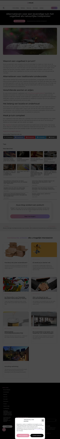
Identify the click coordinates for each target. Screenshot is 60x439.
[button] (43, 420)
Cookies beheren (36, 435)
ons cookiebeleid (37, 429)
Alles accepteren (23, 435)
